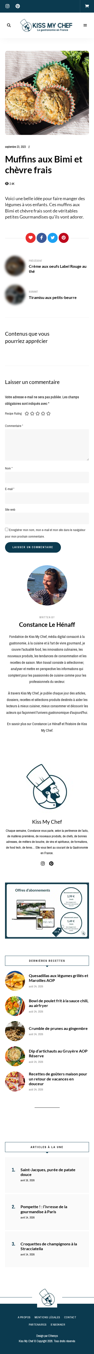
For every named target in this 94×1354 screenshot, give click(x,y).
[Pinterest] (64, 238)
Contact (70, 1317)
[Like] (31, 238)
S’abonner (58, 1324)
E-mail (9, 489)
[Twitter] (53, 238)
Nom (9, 468)
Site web (10, 509)
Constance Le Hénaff (47, 624)
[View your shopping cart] (87, 6)
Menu (85, 25)
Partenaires (38, 1324)
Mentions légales (47, 1317)
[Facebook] (42, 238)
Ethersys (53, 1336)
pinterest (18, 6)
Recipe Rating (13, 413)
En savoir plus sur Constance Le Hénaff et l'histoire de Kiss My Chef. (47, 727)
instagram (8, 6)
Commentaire (14, 426)
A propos (24, 1317)
